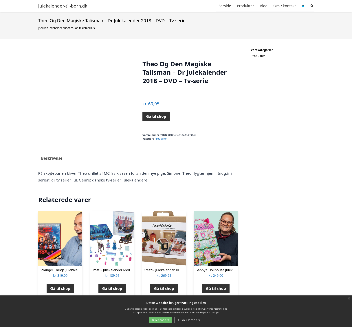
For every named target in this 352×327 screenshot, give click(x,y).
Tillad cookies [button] (160, 320)
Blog (263, 5)
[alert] (176, 311)
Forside (225, 5)
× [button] (348, 298)
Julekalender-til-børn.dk (62, 6)
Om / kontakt (284, 5)
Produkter (245, 5)
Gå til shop (156, 116)
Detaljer (215, 312)
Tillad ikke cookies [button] (189, 320)
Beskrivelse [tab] (51, 158)
